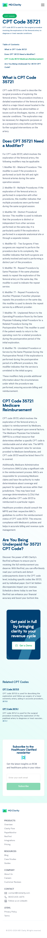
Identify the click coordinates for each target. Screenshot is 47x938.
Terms (7, 916)
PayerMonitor (10, 833)
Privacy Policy (10, 912)
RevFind (7, 837)
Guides (7, 863)
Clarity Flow (9, 829)
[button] (42, 5)
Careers (7, 878)
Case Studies (10, 859)
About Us (8, 874)
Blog (6, 855)
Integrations (9, 840)
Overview (8, 825)
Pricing (7, 844)
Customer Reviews (12, 882)
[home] (12, 5)
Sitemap (23, 925)
